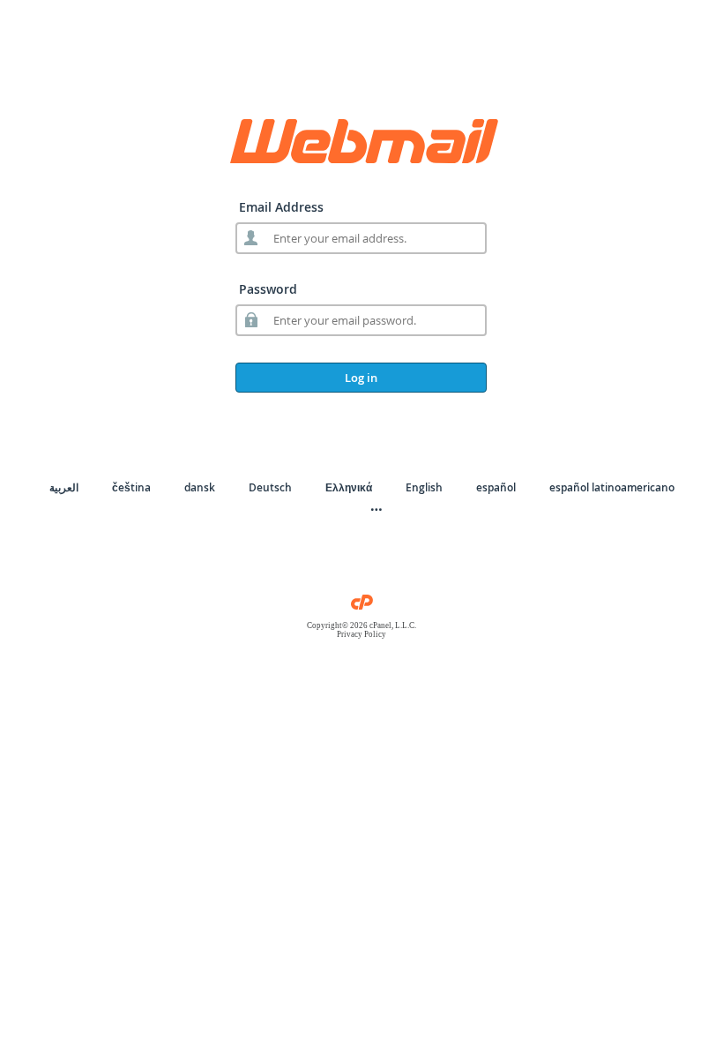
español (496, 487)
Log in (361, 378)
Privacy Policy (361, 634)
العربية (63, 487)
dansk (199, 487)
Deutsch (270, 487)
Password (268, 289)
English (424, 487)
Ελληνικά (348, 487)
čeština (131, 487)
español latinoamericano (612, 487)
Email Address (281, 206)
